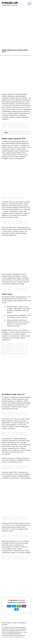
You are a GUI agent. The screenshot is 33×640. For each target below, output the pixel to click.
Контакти (4, 637)
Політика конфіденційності (16, 637)
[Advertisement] (16, 27)
